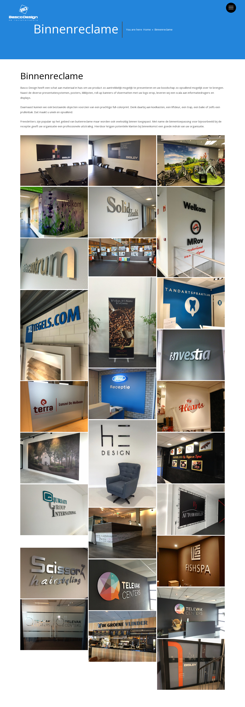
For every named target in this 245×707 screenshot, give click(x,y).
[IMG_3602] (54, 538)
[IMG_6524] (191, 664)
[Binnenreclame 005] (191, 406)
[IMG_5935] (122, 584)
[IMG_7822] (122, 664)
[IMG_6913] (191, 160)
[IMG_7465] (54, 212)
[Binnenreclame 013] (191, 458)
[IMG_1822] (54, 509)
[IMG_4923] (122, 463)
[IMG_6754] (54, 653)
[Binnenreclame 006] (191, 561)
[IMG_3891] (191, 303)
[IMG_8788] (54, 160)
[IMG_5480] (54, 573)
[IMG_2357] (191, 509)
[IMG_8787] (122, 160)
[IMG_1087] (122, 533)
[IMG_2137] (54, 458)
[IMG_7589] (122, 322)
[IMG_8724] (54, 659)
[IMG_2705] (54, 544)
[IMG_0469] (54, 335)
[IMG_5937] (54, 624)
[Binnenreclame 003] (191, 355)
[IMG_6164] (122, 636)
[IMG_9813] (191, 232)
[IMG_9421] (122, 212)
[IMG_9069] (122, 257)
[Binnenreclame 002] (122, 393)
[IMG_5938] (191, 612)
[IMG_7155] (54, 263)
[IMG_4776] (54, 406)
